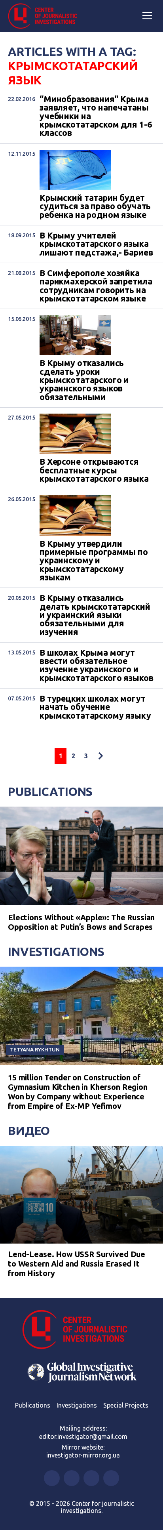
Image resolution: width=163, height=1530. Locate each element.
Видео (29, 1130)
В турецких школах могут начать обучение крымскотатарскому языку (95, 707)
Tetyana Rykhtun (35, 1049)
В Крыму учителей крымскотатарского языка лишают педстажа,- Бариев (96, 244)
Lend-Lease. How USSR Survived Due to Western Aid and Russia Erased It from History (76, 1264)
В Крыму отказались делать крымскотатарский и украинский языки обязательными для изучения (95, 615)
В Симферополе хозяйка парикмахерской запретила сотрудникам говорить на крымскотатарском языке (96, 286)
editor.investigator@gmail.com (83, 1436)
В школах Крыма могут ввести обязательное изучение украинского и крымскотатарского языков (96, 665)
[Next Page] (100, 756)
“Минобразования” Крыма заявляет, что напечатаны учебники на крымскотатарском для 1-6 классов (96, 116)
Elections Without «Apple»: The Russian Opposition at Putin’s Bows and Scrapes (81, 922)
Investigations (56, 951)
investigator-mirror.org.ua (83, 1455)
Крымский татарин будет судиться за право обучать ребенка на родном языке (95, 206)
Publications (50, 791)
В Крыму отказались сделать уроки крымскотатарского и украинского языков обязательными (84, 380)
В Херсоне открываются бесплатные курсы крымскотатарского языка (94, 470)
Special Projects (125, 1405)
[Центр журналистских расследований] (45, 16)
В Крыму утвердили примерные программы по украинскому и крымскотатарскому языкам (94, 561)
